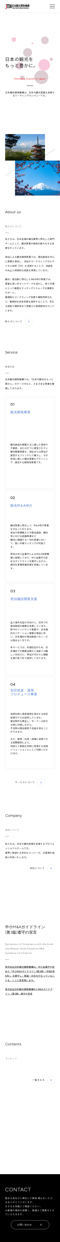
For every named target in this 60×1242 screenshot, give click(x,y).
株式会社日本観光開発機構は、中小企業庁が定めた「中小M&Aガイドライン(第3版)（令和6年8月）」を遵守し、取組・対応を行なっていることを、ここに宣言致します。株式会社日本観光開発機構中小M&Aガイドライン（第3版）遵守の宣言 (30, 980)
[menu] (52, 6)
